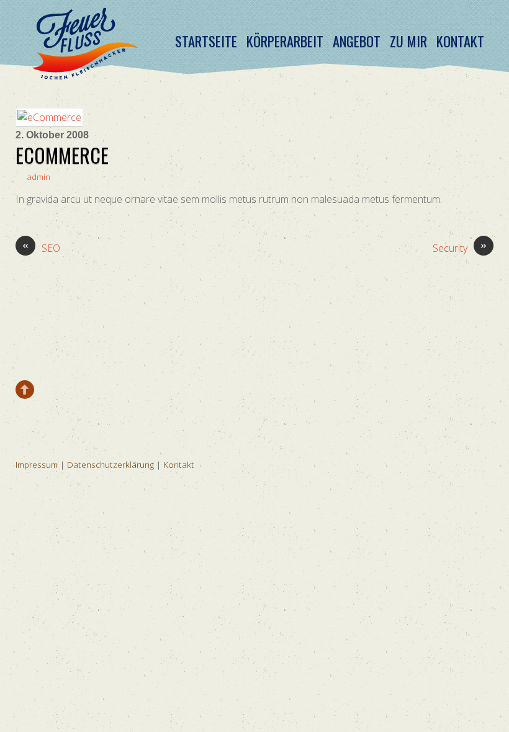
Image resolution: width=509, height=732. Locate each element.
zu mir (408, 41)
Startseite (206, 41)
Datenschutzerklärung (110, 464)
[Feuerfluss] (84, 70)
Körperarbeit (284, 41)
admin (38, 176)
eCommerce (62, 154)
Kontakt (460, 41)
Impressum (37, 464)
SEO (41, 248)
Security (460, 248)
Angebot (357, 41)
